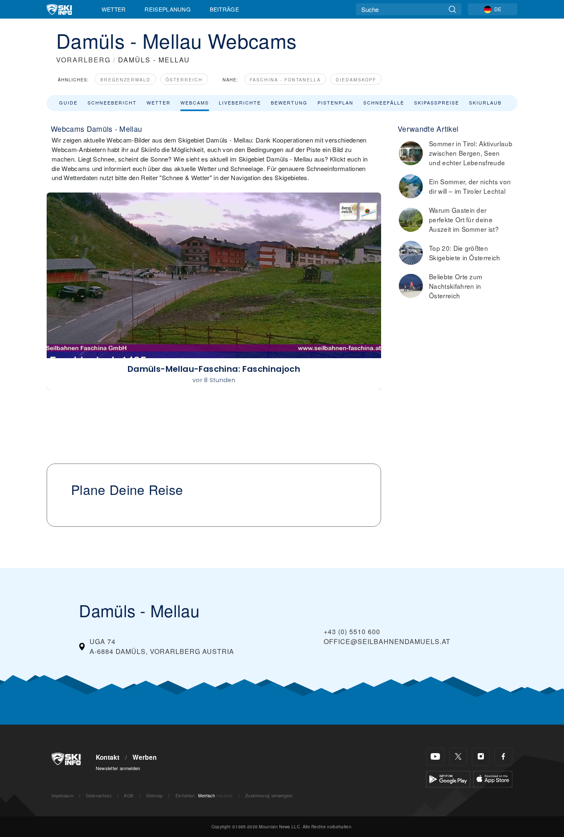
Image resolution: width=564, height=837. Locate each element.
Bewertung (289, 102)
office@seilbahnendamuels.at (387, 641)
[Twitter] (458, 757)
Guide (68, 102)
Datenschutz (98, 795)
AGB (128, 795)
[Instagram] (481, 757)
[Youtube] (435, 757)
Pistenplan (335, 102)
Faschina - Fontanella (285, 79)
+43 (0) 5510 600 (352, 631)
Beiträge (224, 9)
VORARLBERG (83, 59)
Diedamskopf (356, 79)
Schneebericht (112, 102)
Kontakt (108, 757)
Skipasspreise (436, 102)
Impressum (62, 795)
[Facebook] (503, 757)
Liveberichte (240, 102)
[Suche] (452, 9)
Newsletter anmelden (118, 768)
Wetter (114, 9)
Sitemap (154, 795)
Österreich (184, 79)
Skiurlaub (485, 102)
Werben (144, 757)
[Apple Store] (492, 778)
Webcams (194, 102)
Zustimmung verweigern (269, 795)
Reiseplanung (168, 9)
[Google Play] (448, 778)
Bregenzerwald (125, 79)
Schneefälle (383, 102)
